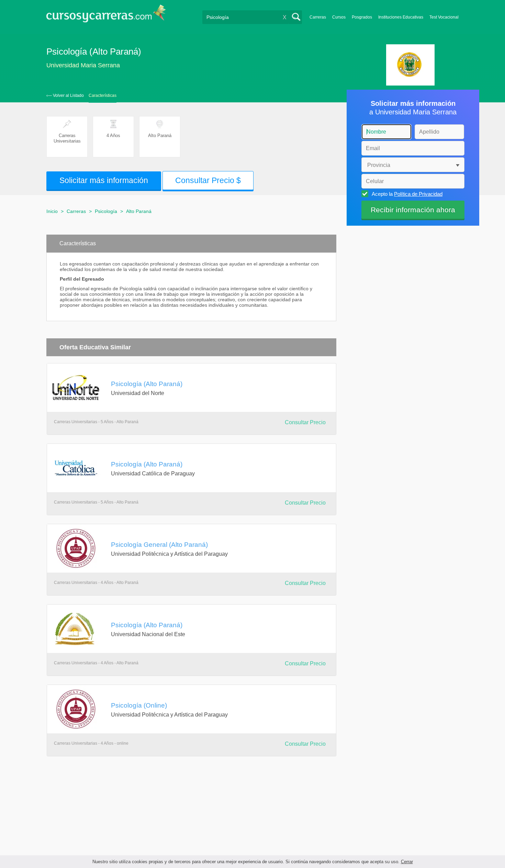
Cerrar (407, 861)
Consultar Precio (305, 422)
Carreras (318, 17)
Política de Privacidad (418, 194)
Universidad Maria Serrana (83, 65)
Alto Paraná (139, 211)
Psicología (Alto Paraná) (146, 383)
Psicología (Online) (139, 705)
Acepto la (407, 194)
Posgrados (362, 17)
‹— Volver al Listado (65, 95)
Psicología (106, 211)
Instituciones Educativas (400, 17)
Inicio (52, 211)
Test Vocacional (444, 17)
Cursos (339, 17)
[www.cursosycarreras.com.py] (106, 15)
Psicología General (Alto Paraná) (159, 544)
